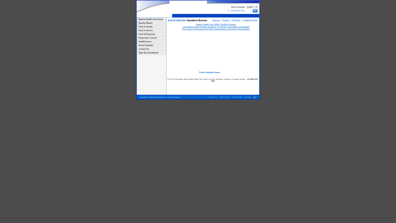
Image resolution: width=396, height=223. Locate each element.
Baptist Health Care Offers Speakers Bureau (216, 24)
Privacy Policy (237, 97)
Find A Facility (146, 27)
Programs (236, 20)
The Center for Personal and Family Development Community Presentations (216, 29)
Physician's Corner (148, 38)
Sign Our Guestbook (148, 53)
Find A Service (146, 30)
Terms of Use (224, 97)
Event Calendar (146, 45)
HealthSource (145, 41)
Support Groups (250, 20)
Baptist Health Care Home (151, 19)
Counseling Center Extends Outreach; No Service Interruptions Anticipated (216, 27)
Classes (216, 20)
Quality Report (145, 23)
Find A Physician (147, 34)
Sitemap (248, 97)
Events (226, 20)
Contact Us (144, 49)
